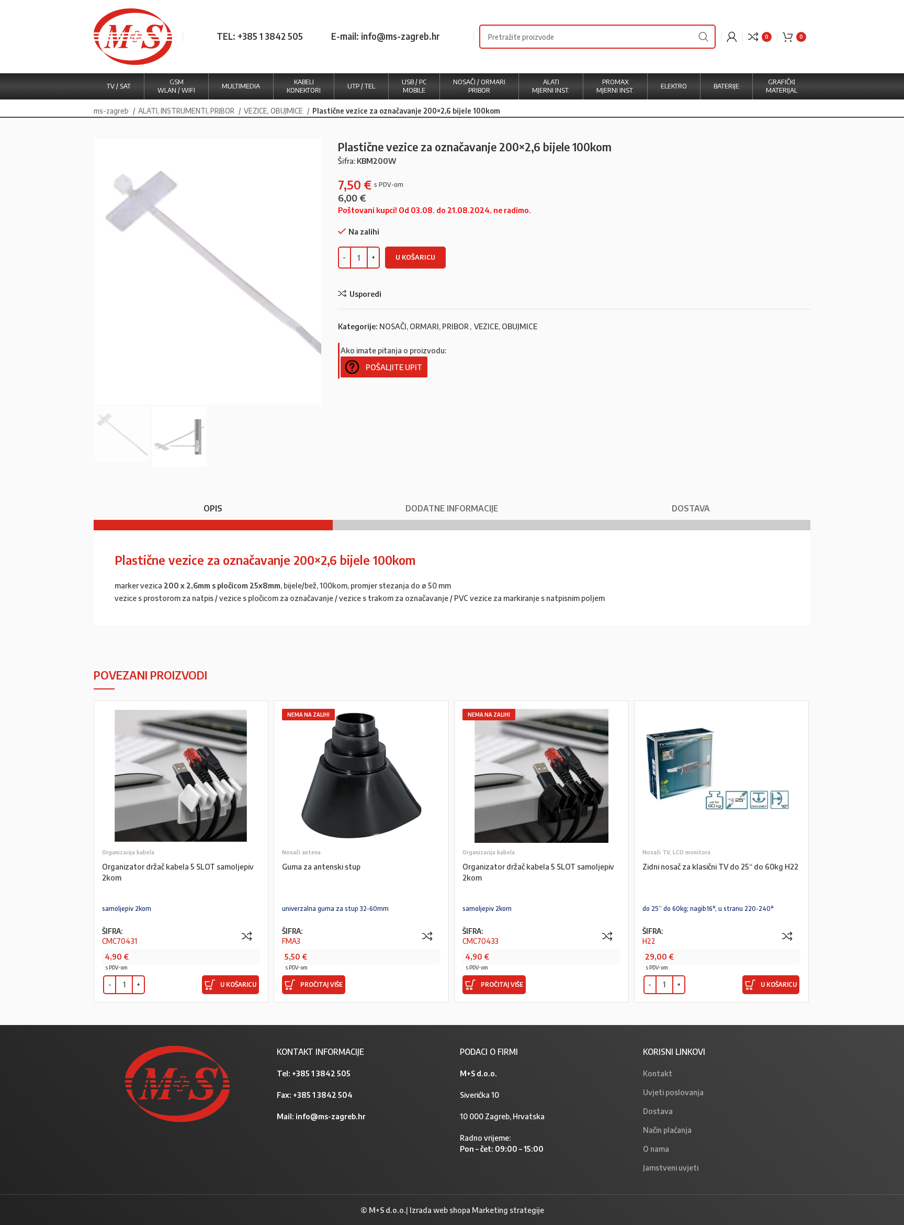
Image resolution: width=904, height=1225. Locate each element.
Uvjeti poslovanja (673, 1092)
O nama (656, 1148)
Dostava (658, 1111)
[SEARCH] (704, 37)
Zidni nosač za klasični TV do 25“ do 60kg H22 (720, 866)
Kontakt (657, 1073)
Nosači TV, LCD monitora (676, 852)
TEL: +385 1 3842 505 (260, 36)
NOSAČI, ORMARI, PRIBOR (424, 326)
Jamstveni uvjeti (670, 1167)
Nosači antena (301, 852)
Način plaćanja (667, 1129)
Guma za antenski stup (321, 866)
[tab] (213, 503)
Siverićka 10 (479, 1094)
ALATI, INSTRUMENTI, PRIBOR (187, 110)
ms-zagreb (112, 110)
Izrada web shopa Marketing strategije (477, 1210)
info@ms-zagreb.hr (331, 1116)
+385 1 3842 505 (321, 1073)
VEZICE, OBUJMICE (274, 110)
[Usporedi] (247, 936)
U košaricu (415, 257)
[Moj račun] (731, 36)
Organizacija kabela (128, 852)
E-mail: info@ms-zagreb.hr (385, 36)
